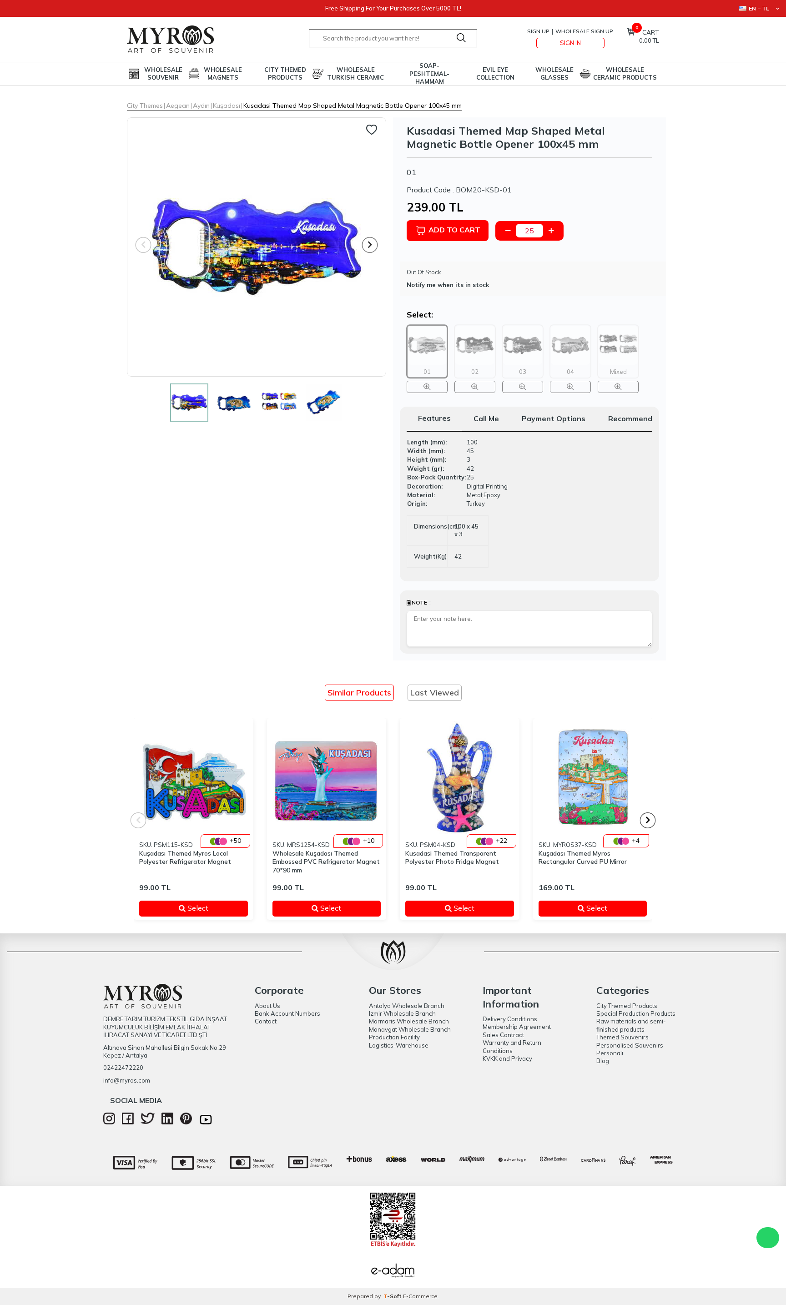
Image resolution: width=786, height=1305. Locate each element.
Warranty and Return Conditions (512, 1046)
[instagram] (109, 1122)
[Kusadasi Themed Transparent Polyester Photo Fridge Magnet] (459, 778)
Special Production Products (635, 1013)
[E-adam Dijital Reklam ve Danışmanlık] (393, 1272)
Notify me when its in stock (448, 284)
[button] (370, 245)
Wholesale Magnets (223, 73)
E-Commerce (420, 1296)
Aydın (201, 105)
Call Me (486, 418)
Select (211, 908)
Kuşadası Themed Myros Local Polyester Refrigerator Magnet (185, 857)
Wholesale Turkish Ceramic (355, 73)
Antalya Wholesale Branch (406, 1005)
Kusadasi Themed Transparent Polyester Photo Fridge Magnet (452, 857)
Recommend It (634, 418)
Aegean (178, 105)
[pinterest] (186, 1122)
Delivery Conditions (510, 1019)
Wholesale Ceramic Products (625, 73)
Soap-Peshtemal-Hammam (429, 73)
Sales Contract (503, 1034)
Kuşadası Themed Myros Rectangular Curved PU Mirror (583, 857)
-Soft (393, 1296)
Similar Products (359, 692)
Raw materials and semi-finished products (631, 1025)
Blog (602, 1060)
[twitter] (148, 1121)
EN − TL (759, 8)
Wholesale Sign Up (584, 31)
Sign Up (538, 31)
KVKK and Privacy (507, 1058)
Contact (266, 1021)
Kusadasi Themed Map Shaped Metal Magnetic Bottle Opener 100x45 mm (352, 105)
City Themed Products (285, 73)
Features (434, 418)
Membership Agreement (517, 1026)
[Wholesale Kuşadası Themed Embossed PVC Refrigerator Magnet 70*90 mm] (326, 778)
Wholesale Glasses (554, 73)
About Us (267, 1005)
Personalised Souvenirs (629, 1045)
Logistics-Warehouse (398, 1045)
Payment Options (553, 418)
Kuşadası (226, 105)
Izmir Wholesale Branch (402, 1013)
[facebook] (128, 1122)
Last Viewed (434, 692)
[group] (256, 247)
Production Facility (394, 1037)
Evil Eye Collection (495, 73)
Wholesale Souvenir (163, 73)
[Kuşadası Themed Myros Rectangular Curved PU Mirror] (593, 778)
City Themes (145, 105)
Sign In (570, 42)
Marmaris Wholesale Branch (409, 1021)
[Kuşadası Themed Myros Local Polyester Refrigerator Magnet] (193, 778)
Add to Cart (454, 229)
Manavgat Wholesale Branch (410, 1029)
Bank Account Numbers (287, 1013)
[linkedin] (167, 1122)
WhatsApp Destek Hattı (767, 1237)
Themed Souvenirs (622, 1037)
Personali (609, 1053)
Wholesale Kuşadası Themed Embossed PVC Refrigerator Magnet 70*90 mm (326, 862)
